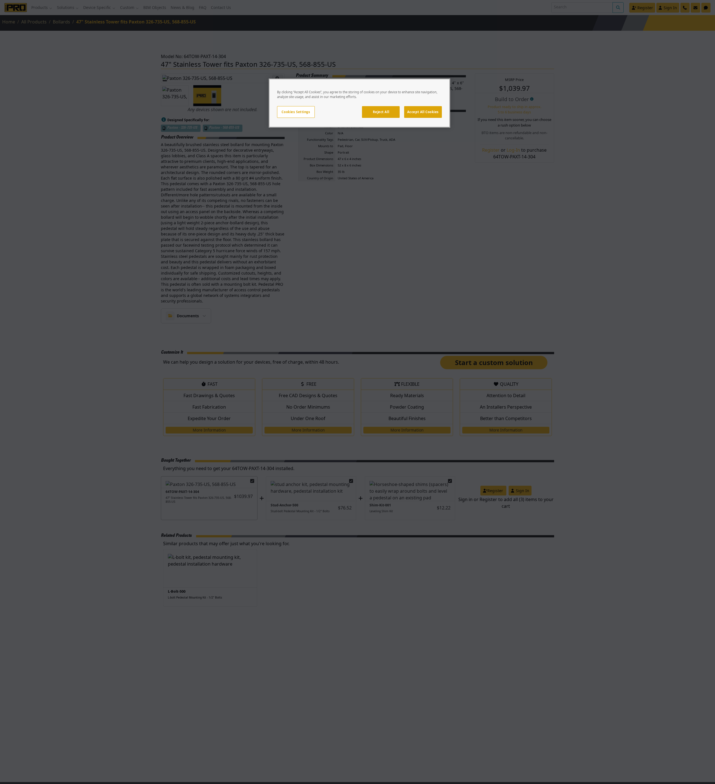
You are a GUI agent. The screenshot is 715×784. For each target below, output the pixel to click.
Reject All (381, 112)
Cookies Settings (296, 112)
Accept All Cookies (423, 112)
